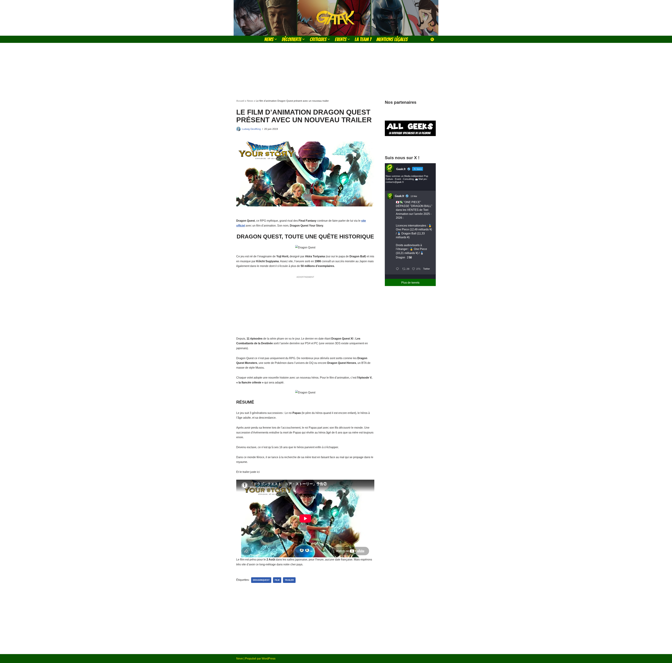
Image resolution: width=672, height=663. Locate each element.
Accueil (240, 100)
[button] (275, 39)
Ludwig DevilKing (251, 129)
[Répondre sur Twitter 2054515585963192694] (398, 269)
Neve (239, 658)
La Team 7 (363, 39)
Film (277, 580)
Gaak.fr (399, 196)
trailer (289, 580)
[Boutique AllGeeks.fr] (410, 144)
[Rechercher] (432, 39)
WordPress (268, 658)
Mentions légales (392, 39)
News (250, 100)
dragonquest (261, 580)
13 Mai (414, 196)
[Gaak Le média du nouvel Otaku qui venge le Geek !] (336, 18)
